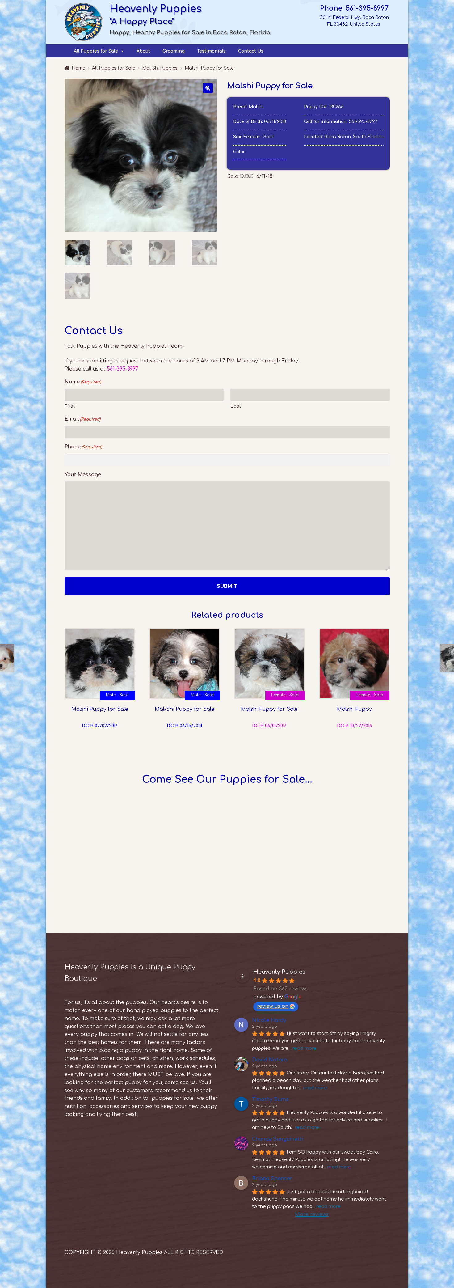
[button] (208, 88)
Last (235, 406)
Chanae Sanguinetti (277, 1139)
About (143, 51)
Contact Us (250, 51)
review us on (272, 1006)
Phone (83, 447)
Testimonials (211, 51)
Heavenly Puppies (279, 972)
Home (78, 68)
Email (82, 419)
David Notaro (269, 1060)
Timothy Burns (270, 1099)
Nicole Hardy (269, 1020)
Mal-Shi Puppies (160, 68)
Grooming (173, 51)
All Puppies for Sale (96, 51)
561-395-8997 (363, 121)
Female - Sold (285, 695)
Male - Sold (117, 695)
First (70, 406)
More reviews (312, 1214)
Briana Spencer (272, 1178)
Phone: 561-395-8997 (354, 8)
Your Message (83, 474)
